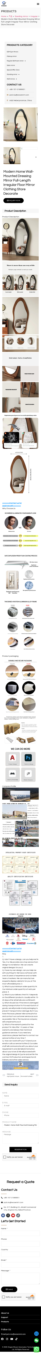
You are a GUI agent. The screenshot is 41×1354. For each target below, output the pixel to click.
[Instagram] (8, 1215)
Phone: (4, 1239)
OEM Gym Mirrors (12, 52)
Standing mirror (12, 74)
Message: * (5, 1271)
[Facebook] (3, 1215)
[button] (38, 4)
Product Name (9, 1122)
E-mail (5, 1102)
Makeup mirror (12, 56)
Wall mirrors (11, 79)
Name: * (4, 1228)
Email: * (4, 1260)
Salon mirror (11, 65)
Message (6, 1132)
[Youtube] (13, 1215)
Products (5, 1322)
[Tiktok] (18, 1215)
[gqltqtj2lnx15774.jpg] (20, 124)
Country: (4, 1249)
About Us (5, 1313)
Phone (5, 1112)
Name (4, 1093)
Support (4, 1317)
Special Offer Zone (13, 70)
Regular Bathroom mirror (15, 61)
